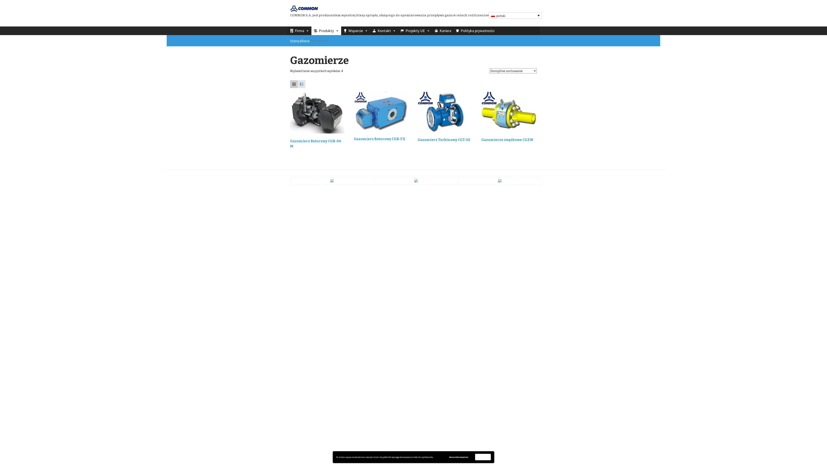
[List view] (301, 84)
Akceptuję (483, 457)
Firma (299, 30)
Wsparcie (355, 30)
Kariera (445, 30)
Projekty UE (415, 30)
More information (458, 457)
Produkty (326, 30)
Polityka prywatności (477, 30)
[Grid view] (294, 84)
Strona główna (299, 41)
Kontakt (384, 30)
